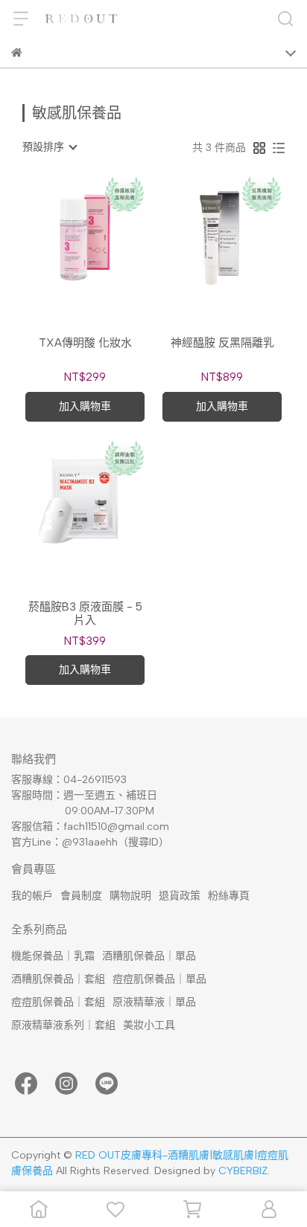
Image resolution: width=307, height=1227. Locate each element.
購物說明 (130, 895)
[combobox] (49, 147)
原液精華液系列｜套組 (63, 1025)
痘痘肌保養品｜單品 (159, 979)
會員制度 (81, 895)
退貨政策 (179, 895)
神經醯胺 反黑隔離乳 (222, 343)
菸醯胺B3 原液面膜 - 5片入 (85, 613)
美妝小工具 (149, 1025)
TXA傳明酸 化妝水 (85, 343)
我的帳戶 (32, 895)
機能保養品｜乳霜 (53, 956)
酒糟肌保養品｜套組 (58, 979)
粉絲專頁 (229, 895)
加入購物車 (85, 406)
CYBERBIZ (243, 1171)
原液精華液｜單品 (154, 1002)
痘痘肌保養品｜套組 (58, 1002)
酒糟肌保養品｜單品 (149, 956)
